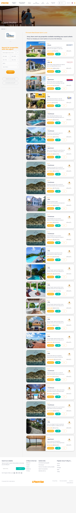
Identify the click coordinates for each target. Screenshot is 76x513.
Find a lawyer (41, 464)
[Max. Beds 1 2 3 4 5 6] (15, 56)
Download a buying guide (44, 462)
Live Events (42, 3)
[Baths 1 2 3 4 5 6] (10, 63)
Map (64, 71)
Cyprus (58, 463)
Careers (27, 466)
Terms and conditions (63, 480)
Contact (28, 464)
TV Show (47, 3)
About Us (28, 462)
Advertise (53, 3)
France (58, 465)
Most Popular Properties (22, 3)
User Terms (71, 480)
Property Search (14, 3)
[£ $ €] (17, 52)
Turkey (58, 471)
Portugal (59, 467)
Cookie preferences (70, 482)
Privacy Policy (54, 480)
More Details (50, 54)
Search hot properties (43, 468)
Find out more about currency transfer (46, 466)
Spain (58, 469)
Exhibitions (28, 468)
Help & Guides (29, 3)
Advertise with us (42, 470)
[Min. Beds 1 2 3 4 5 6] (6, 56)
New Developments (36, 3)
